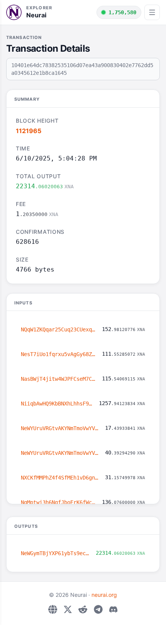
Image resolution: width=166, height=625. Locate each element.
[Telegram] (98, 609)
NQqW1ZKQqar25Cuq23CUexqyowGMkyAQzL (58, 329)
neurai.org (104, 594)
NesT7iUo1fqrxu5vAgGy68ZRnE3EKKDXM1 (58, 354)
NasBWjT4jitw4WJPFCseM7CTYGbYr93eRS (58, 379)
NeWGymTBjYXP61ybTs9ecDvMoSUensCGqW (55, 553)
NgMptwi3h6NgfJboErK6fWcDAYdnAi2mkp (58, 502)
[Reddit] (82, 609)
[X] (67, 609)
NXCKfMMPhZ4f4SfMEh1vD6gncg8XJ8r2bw (60, 478)
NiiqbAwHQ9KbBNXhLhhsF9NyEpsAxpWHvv (57, 403)
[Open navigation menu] (152, 12)
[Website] (52, 609)
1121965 (28, 131)
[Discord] (113, 609)
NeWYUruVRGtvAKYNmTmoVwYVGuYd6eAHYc (60, 428)
